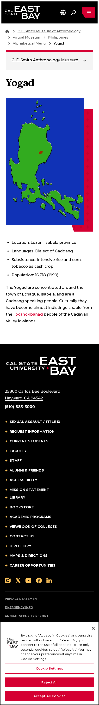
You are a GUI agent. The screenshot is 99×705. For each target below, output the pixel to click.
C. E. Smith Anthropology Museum (45, 60)
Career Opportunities (33, 565)
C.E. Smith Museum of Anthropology (49, 31)
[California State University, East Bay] (41, 366)
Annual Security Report (27, 616)
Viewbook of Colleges (33, 526)
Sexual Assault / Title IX (35, 422)
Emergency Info (19, 607)
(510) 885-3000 (20, 406)
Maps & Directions (29, 555)
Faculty (18, 451)
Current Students (29, 441)
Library (17, 497)
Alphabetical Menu (29, 43)
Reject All (49, 682)
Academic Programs (30, 517)
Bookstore (22, 507)
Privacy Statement (22, 599)
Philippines (58, 37)
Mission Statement (29, 490)
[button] (63, 12)
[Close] (93, 628)
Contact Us (22, 536)
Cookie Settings (49, 668)
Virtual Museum (26, 37)
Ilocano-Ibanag (28, 314)
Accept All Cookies (49, 696)
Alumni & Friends (27, 470)
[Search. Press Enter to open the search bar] (73, 12)
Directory (20, 546)
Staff (16, 460)
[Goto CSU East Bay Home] (7, 31)
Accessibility (23, 480)
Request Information (32, 431)
